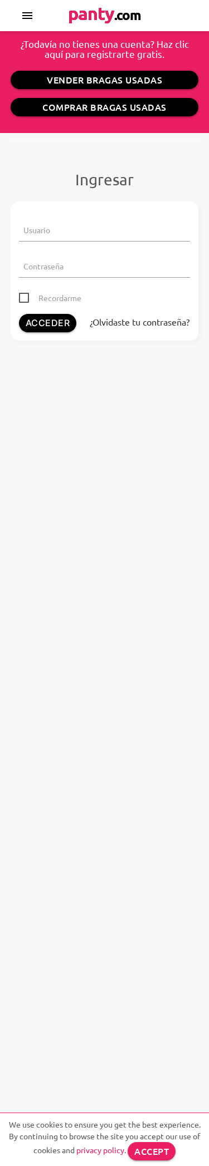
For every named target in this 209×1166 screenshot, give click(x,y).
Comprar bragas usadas (104, 107)
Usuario (36, 230)
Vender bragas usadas (104, 79)
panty (104, 13)
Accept (151, 1151)
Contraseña (43, 266)
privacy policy (100, 1150)
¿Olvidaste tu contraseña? (139, 321)
